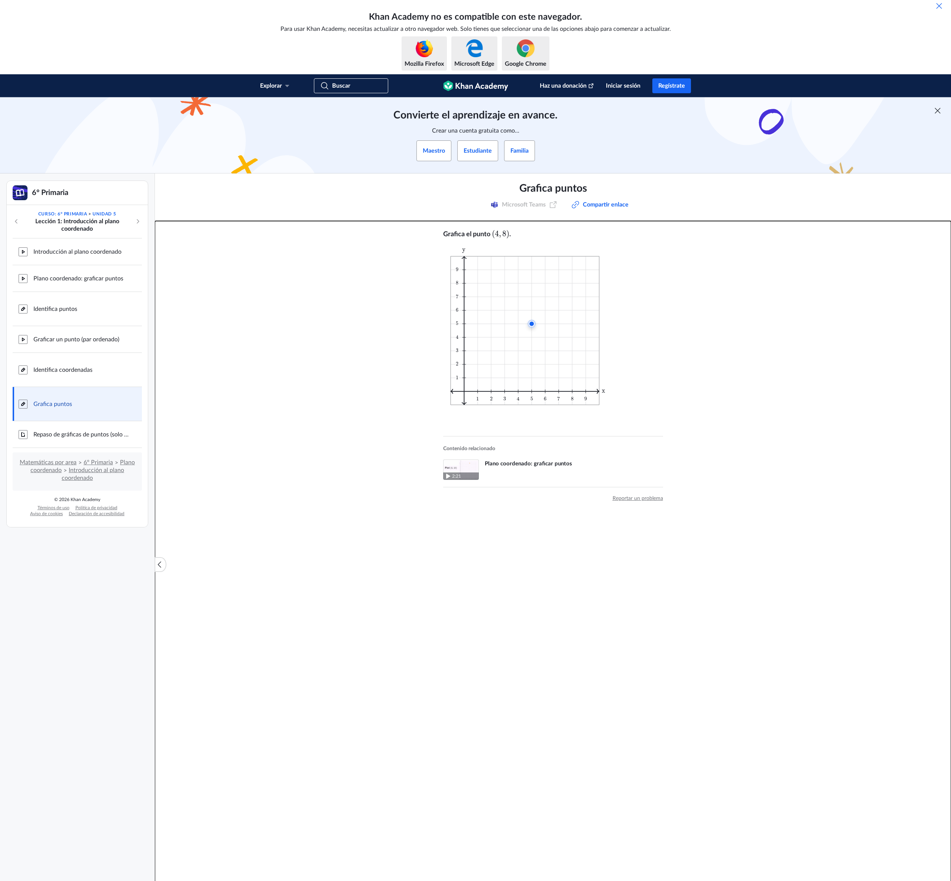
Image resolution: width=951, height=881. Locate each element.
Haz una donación (563, 86)
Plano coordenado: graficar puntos (78, 279)
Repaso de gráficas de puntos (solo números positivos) (81, 435)
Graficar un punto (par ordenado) (76, 339)
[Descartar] (939, 6)
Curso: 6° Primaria (62, 214)
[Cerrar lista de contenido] (160, 564)
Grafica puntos (52, 404)
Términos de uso (53, 507)
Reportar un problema (638, 498)
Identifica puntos (55, 309)
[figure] (529, 326)
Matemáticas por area (48, 462)
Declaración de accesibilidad (96, 513)
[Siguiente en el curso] (137, 221)
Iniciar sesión (623, 86)
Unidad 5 (104, 214)
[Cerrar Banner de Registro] (937, 110)
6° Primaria (98, 462)
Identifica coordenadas (62, 370)
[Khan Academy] (475, 86)
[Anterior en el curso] (16, 221)
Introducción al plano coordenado (77, 252)
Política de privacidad (96, 507)
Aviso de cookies (46, 513)
